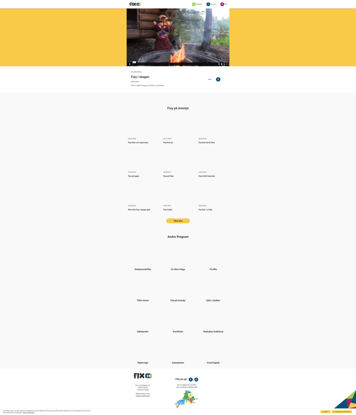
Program (199, 4)
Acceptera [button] (325, 411)
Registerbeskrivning (143, 393)
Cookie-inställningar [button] (143, 396)
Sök (225, 4)
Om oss (213, 4)
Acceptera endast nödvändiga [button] (342, 411)
